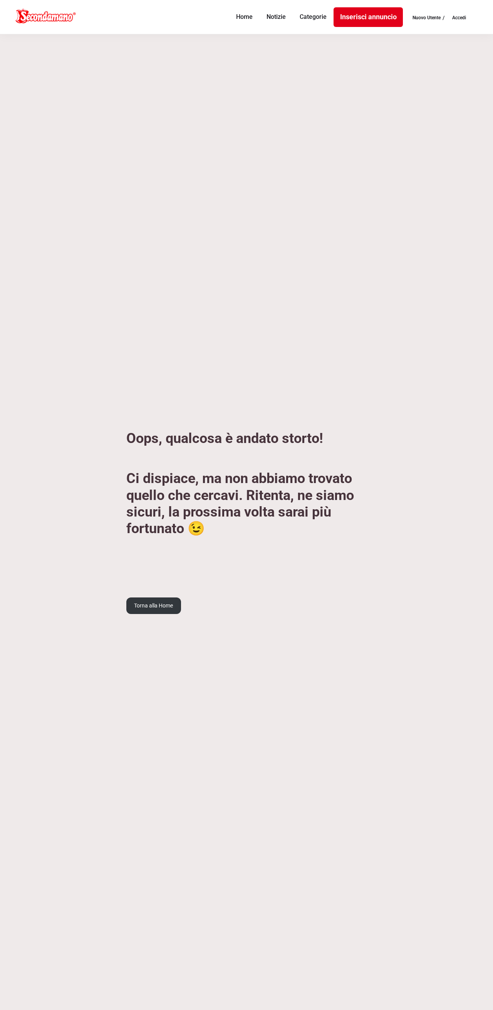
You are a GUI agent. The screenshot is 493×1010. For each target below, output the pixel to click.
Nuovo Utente (427, 18)
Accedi (459, 18)
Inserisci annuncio (368, 17)
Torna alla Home (153, 605)
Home (244, 16)
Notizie (276, 16)
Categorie (313, 16)
